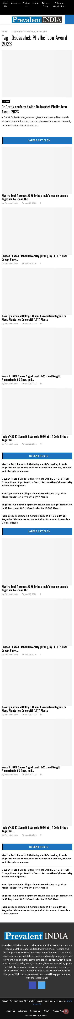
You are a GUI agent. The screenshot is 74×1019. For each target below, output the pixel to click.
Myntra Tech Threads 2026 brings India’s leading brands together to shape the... (35, 197)
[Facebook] (32, 985)
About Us (5, 5)
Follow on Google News (59, 5)
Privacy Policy (45, 5)
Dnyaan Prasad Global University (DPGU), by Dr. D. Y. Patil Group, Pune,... (34, 257)
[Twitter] (41, 985)
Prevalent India (11, 203)
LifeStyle (6, 101)
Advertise (15, 3)
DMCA (36, 3)
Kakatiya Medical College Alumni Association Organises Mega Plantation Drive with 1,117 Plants (34, 318)
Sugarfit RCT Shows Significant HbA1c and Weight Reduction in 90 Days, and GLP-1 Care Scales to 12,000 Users (37, 506)
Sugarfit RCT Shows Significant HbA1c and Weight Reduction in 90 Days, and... (31, 378)
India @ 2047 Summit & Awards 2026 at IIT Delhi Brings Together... (35, 438)
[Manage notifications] (66, 1011)
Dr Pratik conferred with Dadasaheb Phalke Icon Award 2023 (34, 109)
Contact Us (26, 5)
